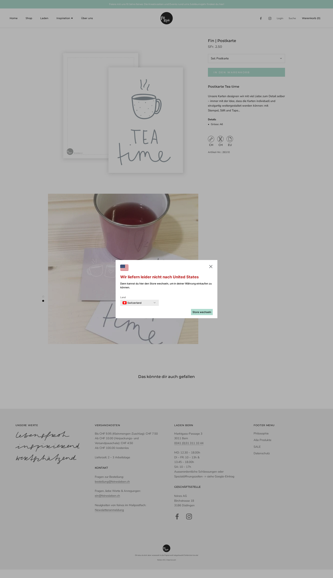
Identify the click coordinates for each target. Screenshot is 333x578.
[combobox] (132, 303)
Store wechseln (202, 312)
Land (123, 297)
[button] (211, 267)
